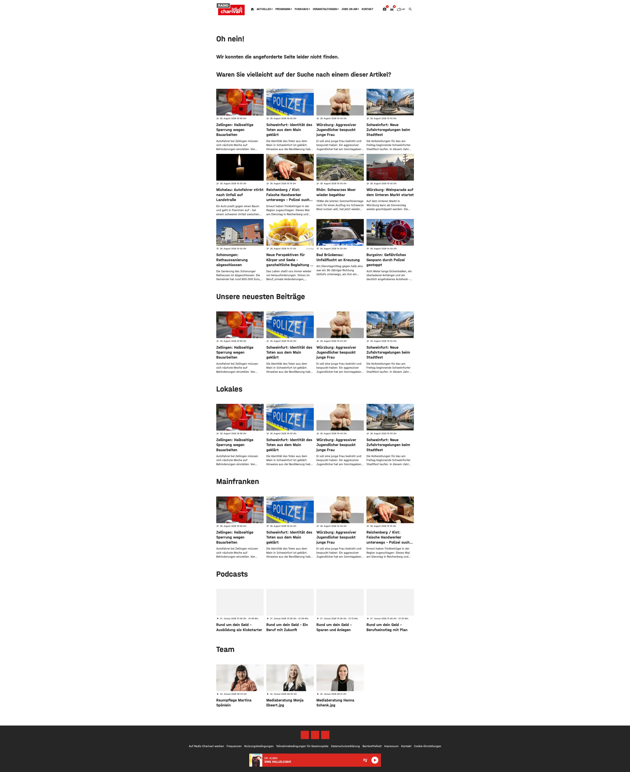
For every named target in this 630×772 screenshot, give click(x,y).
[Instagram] (315, 735)
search (410, 9)
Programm (282, 9)
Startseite (252, 9)
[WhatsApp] (325, 735)
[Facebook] (305, 735)
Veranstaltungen (325, 9)
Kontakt (367, 9)
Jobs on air (349, 9)
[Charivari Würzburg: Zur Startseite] (230, 9)
